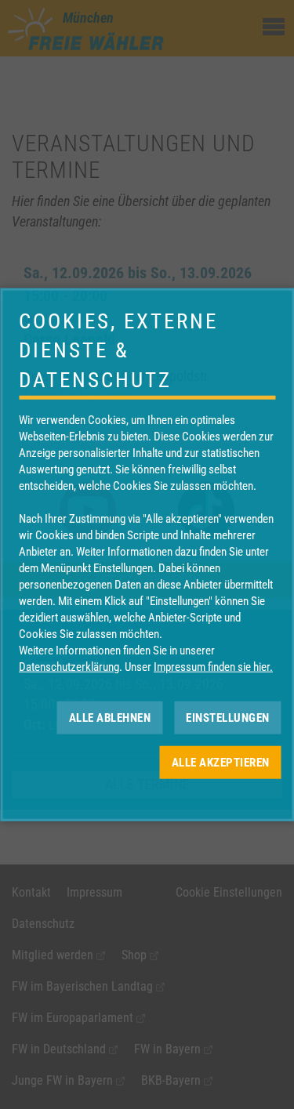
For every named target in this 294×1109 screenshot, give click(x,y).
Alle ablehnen (110, 717)
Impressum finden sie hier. (213, 667)
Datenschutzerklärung (69, 667)
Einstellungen (228, 717)
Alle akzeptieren (221, 762)
